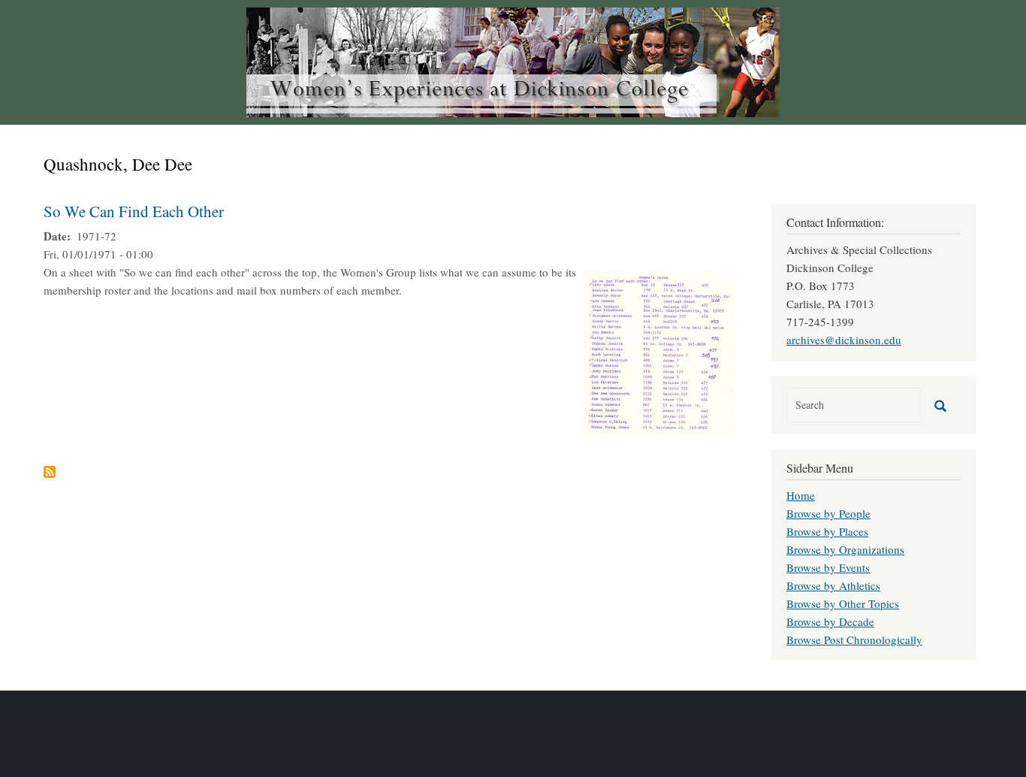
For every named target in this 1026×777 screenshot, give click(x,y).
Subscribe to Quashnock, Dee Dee (50, 472)
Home (800, 495)
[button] (659, 350)
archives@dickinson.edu (843, 339)
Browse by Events (828, 567)
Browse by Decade (830, 621)
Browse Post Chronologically (854, 639)
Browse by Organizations (845, 549)
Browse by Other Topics (842, 603)
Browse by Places (827, 531)
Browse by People (828, 513)
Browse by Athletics (833, 585)
